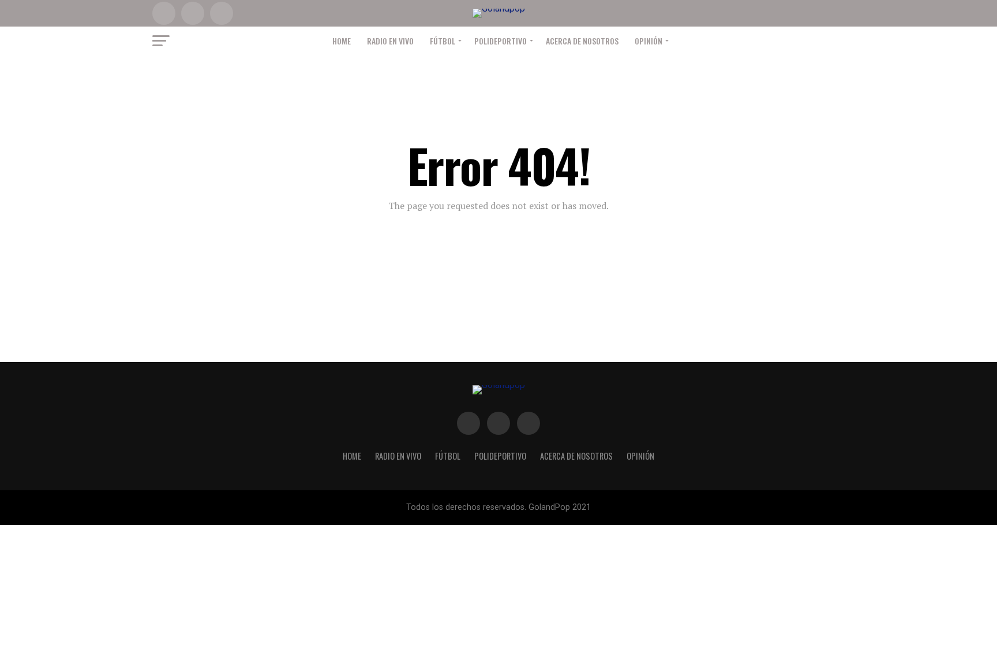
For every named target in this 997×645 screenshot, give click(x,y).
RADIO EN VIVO (390, 41)
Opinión (648, 41)
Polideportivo (500, 41)
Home (341, 41)
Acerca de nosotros (582, 41)
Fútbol (442, 41)
